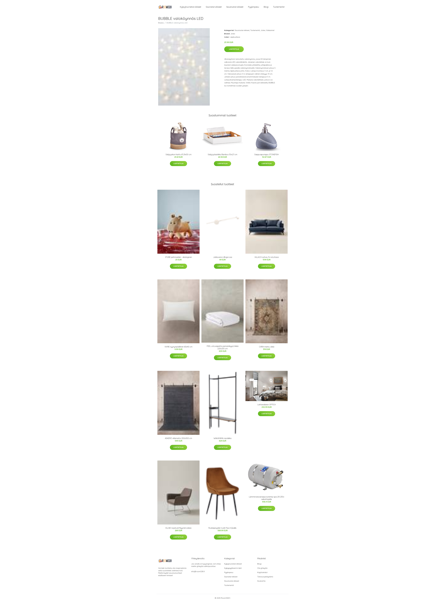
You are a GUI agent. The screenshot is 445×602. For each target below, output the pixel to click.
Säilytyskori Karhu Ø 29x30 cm (178, 154)
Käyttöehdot (262, 572)
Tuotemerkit (278, 7)
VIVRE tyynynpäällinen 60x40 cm (178, 347)
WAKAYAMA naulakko (223, 438)
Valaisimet (270, 30)
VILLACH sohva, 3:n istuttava (266, 257)
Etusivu (161, 23)
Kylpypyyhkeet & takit (233, 568)
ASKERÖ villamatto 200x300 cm (178, 438)
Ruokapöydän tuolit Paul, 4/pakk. (222, 528)
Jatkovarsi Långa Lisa (222, 257)
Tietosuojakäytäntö (265, 577)
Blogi (266, 7)
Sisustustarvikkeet (234, 7)
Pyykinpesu (253, 7)
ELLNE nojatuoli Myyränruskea (178, 528)
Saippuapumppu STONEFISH (266, 154)
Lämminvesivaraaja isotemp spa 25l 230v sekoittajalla (266, 498)
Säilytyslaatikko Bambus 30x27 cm (222, 154)
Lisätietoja (234, 49)
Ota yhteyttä (262, 568)
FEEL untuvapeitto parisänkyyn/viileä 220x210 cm (222, 347)
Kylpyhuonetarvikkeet (190, 7)
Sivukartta (261, 581)
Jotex (263, 30)
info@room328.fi (198, 571)
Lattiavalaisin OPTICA (266, 404)
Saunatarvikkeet (214, 7)
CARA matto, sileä (266, 347)
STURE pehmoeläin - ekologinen (178, 257)
